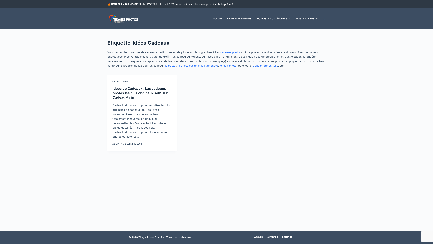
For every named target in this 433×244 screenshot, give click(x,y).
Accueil (218, 18)
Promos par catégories (271, 18)
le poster (170, 65)
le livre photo (209, 65)
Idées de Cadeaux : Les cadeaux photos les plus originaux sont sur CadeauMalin (140, 93)
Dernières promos (239, 18)
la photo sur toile (189, 65)
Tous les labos (304, 18)
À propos (272, 237)
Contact (287, 237)
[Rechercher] (324, 18)
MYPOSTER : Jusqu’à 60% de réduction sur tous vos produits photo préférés (189, 4)
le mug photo (228, 65)
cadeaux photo (230, 52)
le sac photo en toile (265, 65)
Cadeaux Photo (121, 81)
